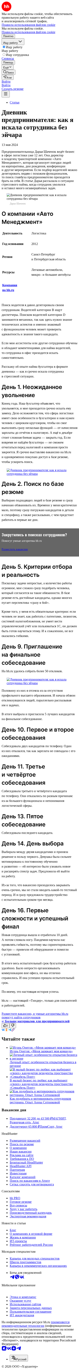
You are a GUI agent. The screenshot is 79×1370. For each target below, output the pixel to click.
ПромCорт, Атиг (51, 1126)
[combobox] (19, 1358)
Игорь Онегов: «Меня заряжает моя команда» (41, 1051)
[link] (8, 72)
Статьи (14, 102)
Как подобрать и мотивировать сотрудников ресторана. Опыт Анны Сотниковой (40, 1100)
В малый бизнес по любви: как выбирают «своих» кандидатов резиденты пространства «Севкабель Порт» (41, 1084)
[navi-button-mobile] (6, 94)
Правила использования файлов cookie (28, 32)
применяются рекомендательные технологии (35, 1323)
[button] (6, 81)
